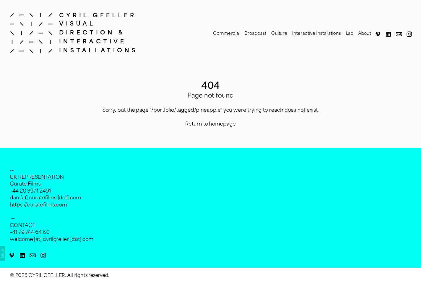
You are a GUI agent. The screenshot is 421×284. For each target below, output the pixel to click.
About (364, 33)
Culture (279, 33)
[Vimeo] (378, 34)
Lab (350, 33)
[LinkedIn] (388, 34)
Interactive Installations (316, 33)
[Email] (399, 34)
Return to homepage (210, 124)
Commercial (226, 33)
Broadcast (255, 33)
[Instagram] (409, 34)
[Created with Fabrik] (2, 253)
